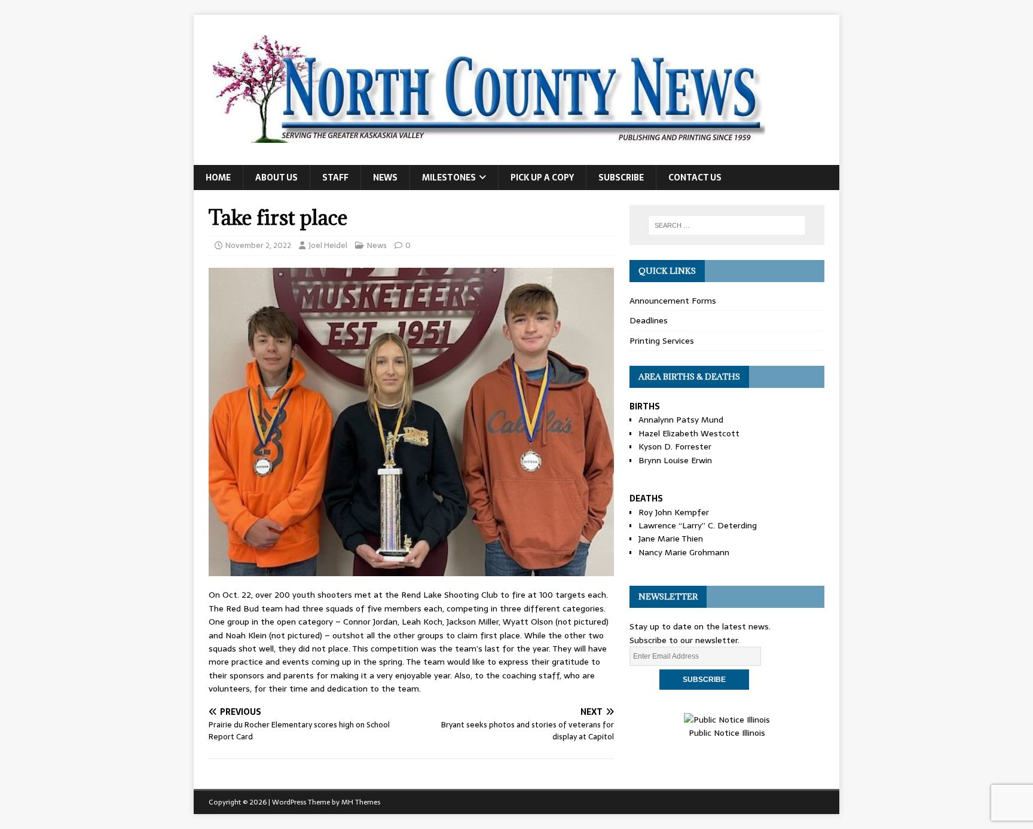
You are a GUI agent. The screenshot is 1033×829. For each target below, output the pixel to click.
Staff (335, 177)
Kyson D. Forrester (674, 446)
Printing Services (661, 340)
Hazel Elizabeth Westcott (688, 433)
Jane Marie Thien (670, 538)
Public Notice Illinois (727, 732)
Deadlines (648, 320)
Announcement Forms (672, 300)
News (385, 177)
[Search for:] (727, 225)
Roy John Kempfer (673, 512)
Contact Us (695, 177)
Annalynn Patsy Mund (680, 419)
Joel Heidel (327, 245)
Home (218, 177)
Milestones (449, 177)
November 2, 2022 (258, 245)
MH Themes (360, 802)
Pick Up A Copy (542, 177)
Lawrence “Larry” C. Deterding (697, 525)
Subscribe (621, 177)
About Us (276, 177)
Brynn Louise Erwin (675, 460)
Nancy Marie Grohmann (683, 552)
